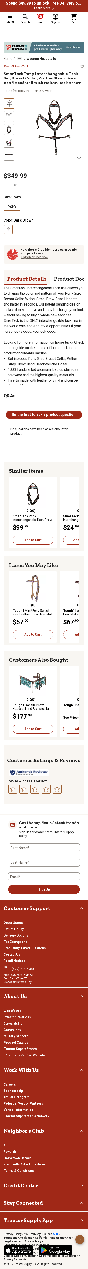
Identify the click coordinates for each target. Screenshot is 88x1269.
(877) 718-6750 (23, 969)
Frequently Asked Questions (25, 948)
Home (8, 58)
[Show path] (19, 58)
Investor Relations (17, 1017)
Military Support (16, 1036)
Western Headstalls (41, 58)
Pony (12, 207)
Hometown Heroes (18, 1158)
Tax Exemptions (15, 942)
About (8, 1145)
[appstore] (18, 1250)
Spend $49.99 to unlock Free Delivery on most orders (44, 3)
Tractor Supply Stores (20, 1049)
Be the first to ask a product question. (44, 414)
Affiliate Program (17, 1097)
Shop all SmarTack (16, 66)
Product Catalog (16, 1042)
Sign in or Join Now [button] (34, 257)
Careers (10, 1084)
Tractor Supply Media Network (26, 1116)
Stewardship (13, 1023)
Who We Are (12, 1011)
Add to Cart (33, 540)
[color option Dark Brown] (8, 229)
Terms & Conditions (19, 1171)
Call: (8, 967)
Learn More (42, 8)
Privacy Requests (15, 1259)
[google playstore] (55, 1250)
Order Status (13, 923)
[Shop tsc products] (44, 47)
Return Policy (14, 929)
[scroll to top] (79, 1239)
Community (12, 1030)
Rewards (10, 1151)
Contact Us (12, 954)
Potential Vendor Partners (23, 1103)
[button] (53, 8)
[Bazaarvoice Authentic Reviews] (29, 772)
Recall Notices (14, 961)
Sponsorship (13, 1091)
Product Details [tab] (27, 278)
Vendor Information (18, 1110)
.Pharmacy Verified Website (24, 1055)
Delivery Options (16, 935)
